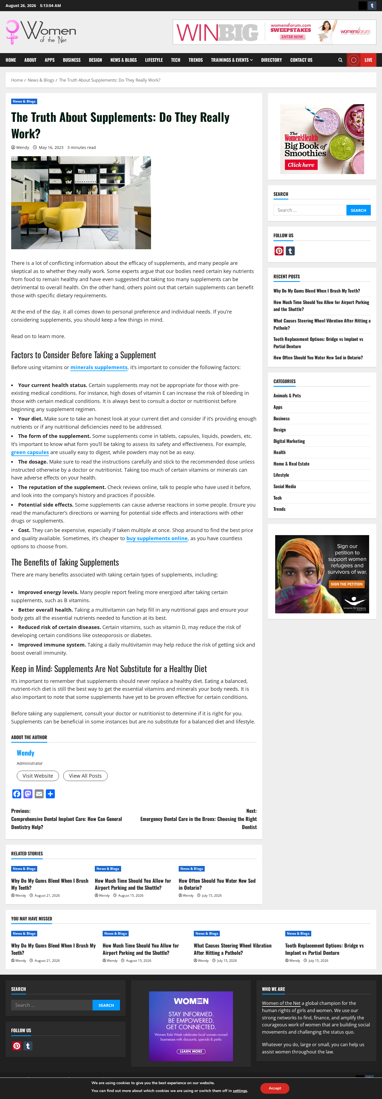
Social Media (284, 486)
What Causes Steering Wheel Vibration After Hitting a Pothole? (233, 949)
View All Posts (85, 775)
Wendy (22, 147)
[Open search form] (340, 59)
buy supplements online (157, 538)
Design (95, 59)
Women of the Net (281, 1003)
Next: (198, 818)
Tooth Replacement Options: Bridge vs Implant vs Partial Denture (324, 949)
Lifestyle (154, 59)
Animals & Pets (287, 395)
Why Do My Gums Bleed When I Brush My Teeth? (49, 884)
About (30, 59)
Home (11, 59)
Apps (50, 59)
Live (368, 59)
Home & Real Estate (291, 463)
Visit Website (38, 775)
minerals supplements (99, 367)
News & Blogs (123, 59)
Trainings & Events (230, 59)
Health (279, 452)
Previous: (66, 818)
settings (240, 1090)
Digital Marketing (289, 441)
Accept (275, 1088)
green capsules (30, 452)
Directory (271, 59)
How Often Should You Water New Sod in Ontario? (217, 884)
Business (72, 59)
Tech (175, 59)
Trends (196, 59)
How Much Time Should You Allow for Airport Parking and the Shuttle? (133, 884)
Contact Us (301, 59)
